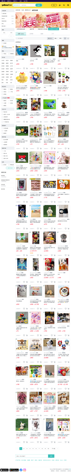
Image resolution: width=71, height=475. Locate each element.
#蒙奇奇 (40, 460)
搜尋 (51, 456)
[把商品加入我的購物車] (27, 68)
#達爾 (28, 460)
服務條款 (52, 470)
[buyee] (7, 47)
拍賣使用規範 (63, 470)
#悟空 (32, 460)
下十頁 (53, 448)
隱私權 (57, 470)
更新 (70, 469)
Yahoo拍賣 (7, 5)
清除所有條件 (10, 168)
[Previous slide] (44, 51)
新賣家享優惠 (64, 29)
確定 (11, 36)
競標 (42, 34)
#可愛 (65, 460)
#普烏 (36, 460)
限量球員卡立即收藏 (42, 29)
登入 (54, 5)
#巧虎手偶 (18, 460)
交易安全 (69, 470)
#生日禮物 (23, 460)
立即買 (31, 34)
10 (48, 448)
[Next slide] (55, 51)
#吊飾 (53, 460)
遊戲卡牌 (32, 29)
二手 (52, 34)
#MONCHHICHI (47, 460)
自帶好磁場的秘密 (21, 29)
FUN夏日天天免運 (53, 29)
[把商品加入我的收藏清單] (24, 68)
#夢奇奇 (57, 460)
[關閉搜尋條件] (19, 5)
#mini (61, 460)
